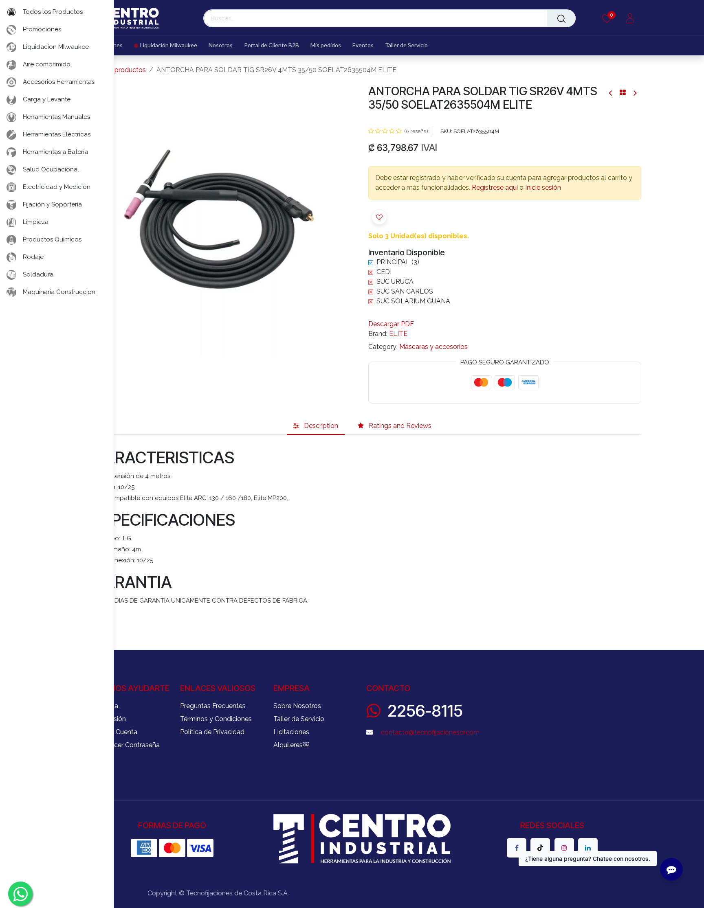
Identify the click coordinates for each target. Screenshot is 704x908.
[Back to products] (622, 92)
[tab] (316, 426)
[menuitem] (165, 45)
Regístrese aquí (495, 187)
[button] (342, 221)
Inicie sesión (543, 187)
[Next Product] (634, 93)
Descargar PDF (391, 324)
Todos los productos (114, 70)
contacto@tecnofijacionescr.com (430, 732)
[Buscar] (561, 18)
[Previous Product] (611, 93)
